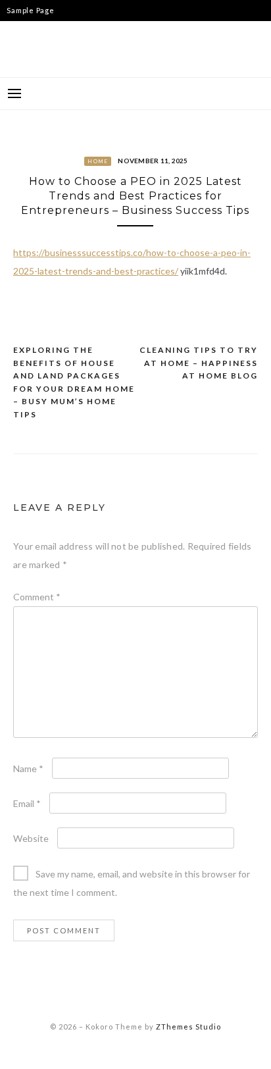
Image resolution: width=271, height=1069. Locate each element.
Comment (37, 596)
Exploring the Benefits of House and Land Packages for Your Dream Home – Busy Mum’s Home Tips (74, 382)
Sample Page (30, 10)
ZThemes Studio (188, 1026)
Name (28, 768)
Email (27, 803)
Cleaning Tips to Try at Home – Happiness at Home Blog (198, 362)
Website (31, 838)
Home (97, 161)
